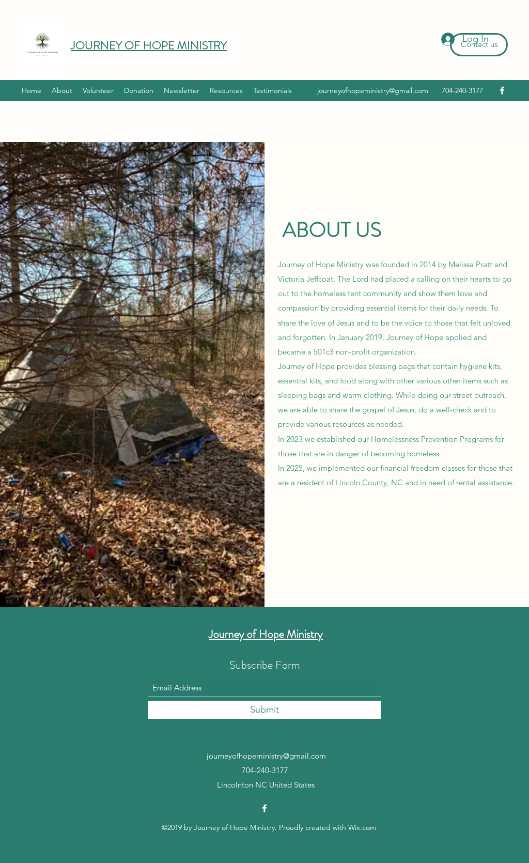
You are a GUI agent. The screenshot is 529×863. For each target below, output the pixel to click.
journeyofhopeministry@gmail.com (372, 90)
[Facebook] (502, 90)
